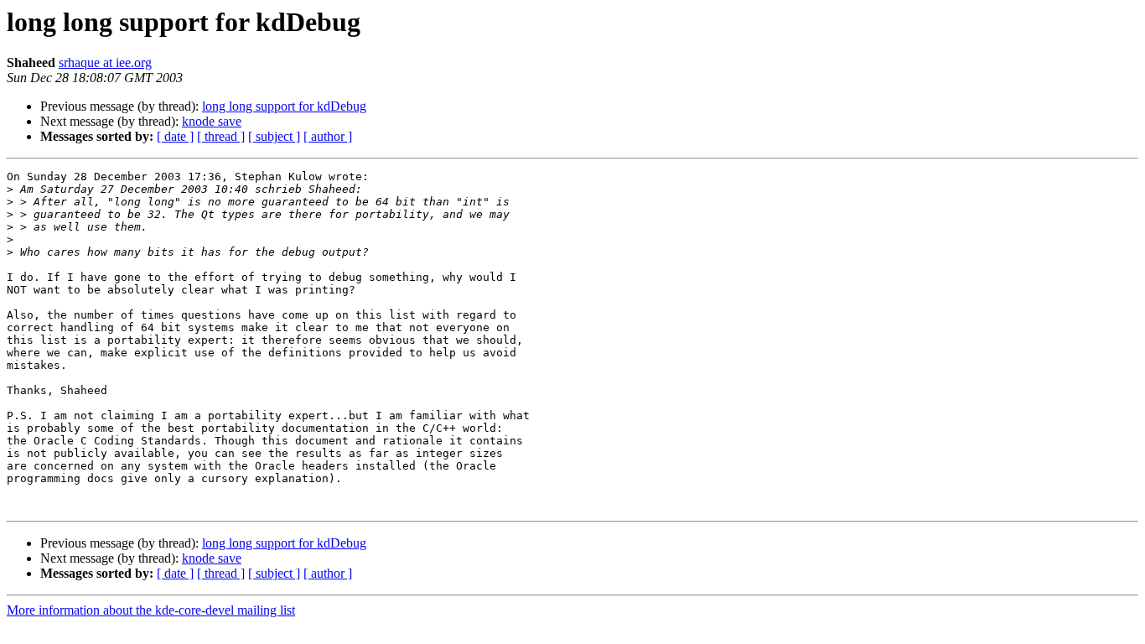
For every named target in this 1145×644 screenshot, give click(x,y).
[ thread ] (221, 136)
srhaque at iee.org (105, 62)
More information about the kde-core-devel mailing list (151, 610)
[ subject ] (274, 136)
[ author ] (327, 136)
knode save (211, 121)
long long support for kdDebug (284, 106)
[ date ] (175, 136)
